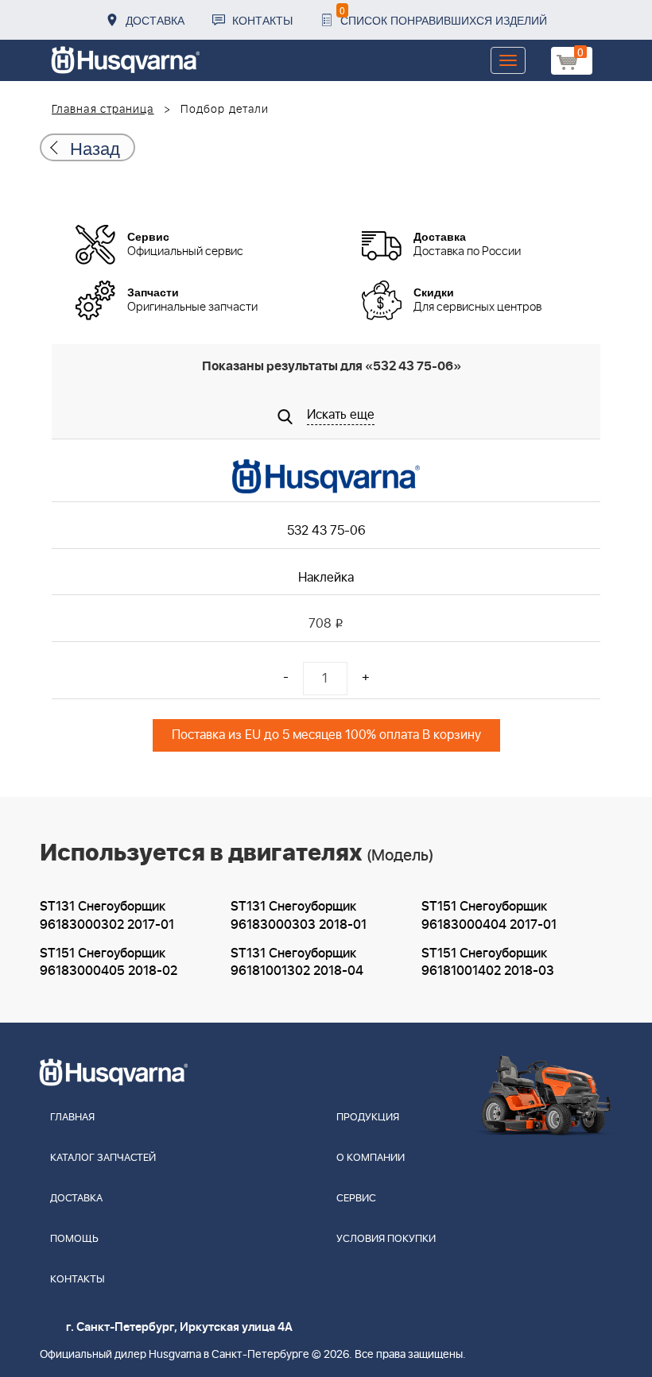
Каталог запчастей (103, 1158)
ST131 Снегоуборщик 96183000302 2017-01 (107, 915)
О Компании (370, 1158)
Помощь (74, 1239)
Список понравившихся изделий (443, 15)
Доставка (155, 20)
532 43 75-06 (326, 530)
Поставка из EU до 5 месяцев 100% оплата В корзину (326, 735)
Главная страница (103, 110)
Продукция (367, 1117)
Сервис (356, 1198)
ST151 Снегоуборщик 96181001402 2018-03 (487, 962)
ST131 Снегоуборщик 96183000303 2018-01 (299, 915)
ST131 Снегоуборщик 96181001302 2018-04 (297, 962)
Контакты (262, 20)
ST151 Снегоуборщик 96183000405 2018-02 (108, 962)
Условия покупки (386, 1239)
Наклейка (326, 577)
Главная (72, 1117)
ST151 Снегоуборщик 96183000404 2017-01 (489, 915)
